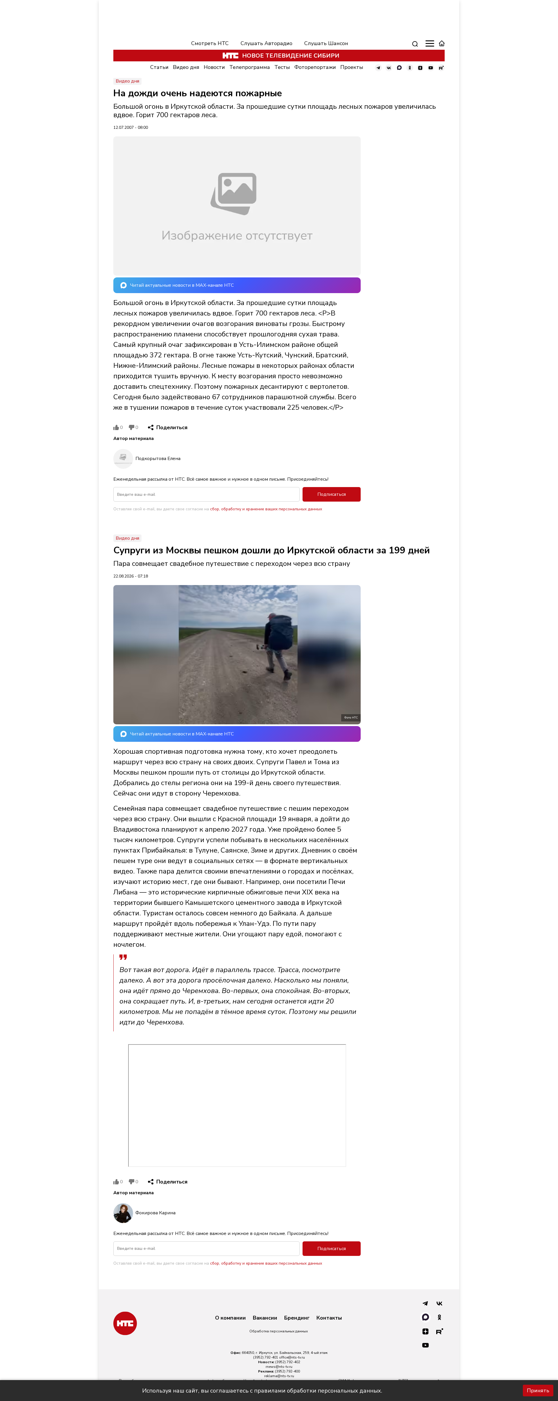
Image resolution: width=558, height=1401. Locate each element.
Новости (214, 67)
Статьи (159, 67)
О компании (230, 1318)
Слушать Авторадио (266, 43)
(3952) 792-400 (287, 1371)
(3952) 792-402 (287, 1362)
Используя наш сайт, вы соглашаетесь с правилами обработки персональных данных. (262, 1391)
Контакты (329, 1318)
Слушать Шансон (326, 43)
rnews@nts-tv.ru (279, 1366)
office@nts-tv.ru (292, 1357)
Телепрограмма (249, 67)
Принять (538, 1390)
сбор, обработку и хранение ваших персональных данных (266, 509)
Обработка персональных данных (278, 1331)
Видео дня (186, 67)
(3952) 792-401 (265, 1357)
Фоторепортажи (315, 67)
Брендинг (297, 1318)
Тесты (282, 67)
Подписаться (331, 494)
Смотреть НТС (210, 43)
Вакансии (265, 1318)
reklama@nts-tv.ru (279, 1376)
